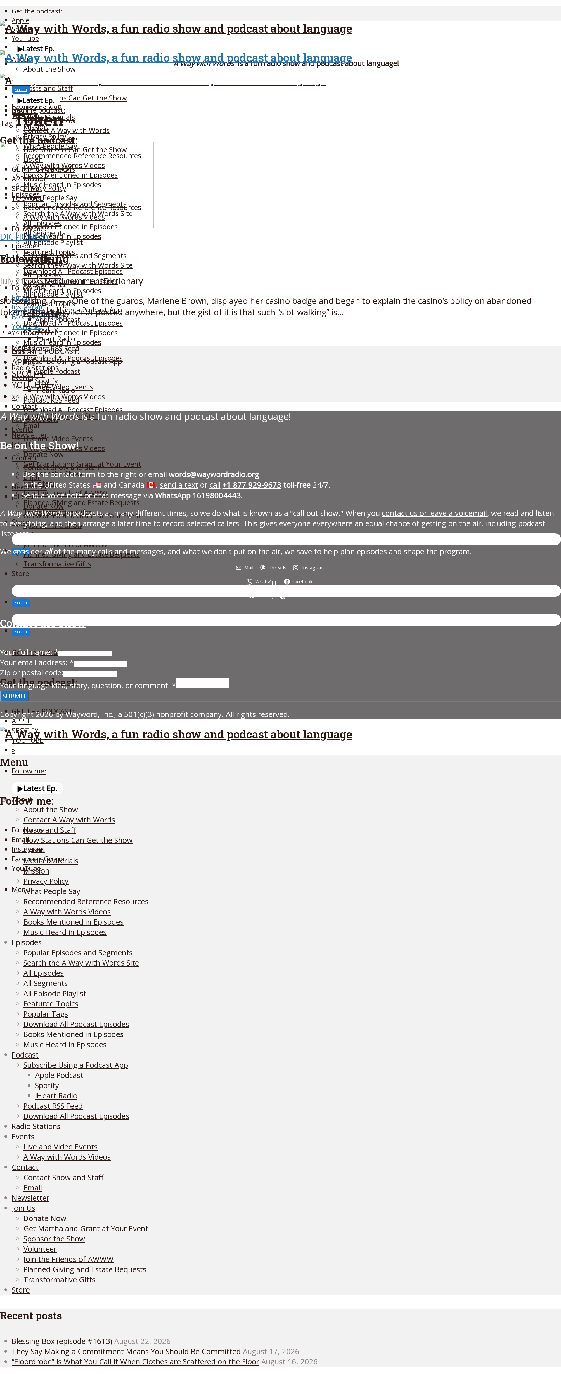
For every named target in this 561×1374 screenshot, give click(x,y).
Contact (24, 457)
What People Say (51, 891)
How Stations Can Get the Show (75, 97)
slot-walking (34, 258)
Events (22, 429)
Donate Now (43, 454)
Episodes (26, 246)
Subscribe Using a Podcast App (72, 361)
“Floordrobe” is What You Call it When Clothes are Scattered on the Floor (135, 1361)
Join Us (23, 1208)
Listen (33, 850)
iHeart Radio (55, 390)
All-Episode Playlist (53, 242)
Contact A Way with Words (66, 130)
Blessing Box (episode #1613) (62, 1341)
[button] (36, 48)
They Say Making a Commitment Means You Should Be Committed (126, 1351)
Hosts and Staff (48, 88)
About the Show (49, 69)
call (215, 485)
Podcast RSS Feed (51, 400)
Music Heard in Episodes (62, 236)
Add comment (75, 280)
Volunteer (40, 1249)
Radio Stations (36, 1126)
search (21, 90)
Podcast (25, 1055)
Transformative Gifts (57, 563)
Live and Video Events (60, 1147)
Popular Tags (45, 1014)
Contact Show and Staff (61, 467)
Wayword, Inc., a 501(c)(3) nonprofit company (143, 714)
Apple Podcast (57, 371)
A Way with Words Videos (67, 912)
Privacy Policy (46, 881)
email (203, 474)
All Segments (45, 983)
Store (20, 573)
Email (32, 1187)
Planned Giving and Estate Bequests (81, 502)
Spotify (47, 1085)
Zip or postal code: (31, 672)
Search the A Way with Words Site (78, 265)
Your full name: (29, 652)
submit (14, 695)
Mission (36, 871)
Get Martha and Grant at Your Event (85, 1228)
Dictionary (25, 236)
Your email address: (37, 662)
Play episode (21, 332)
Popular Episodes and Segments (75, 255)
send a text (179, 485)
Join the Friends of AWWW (68, 1259)
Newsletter (30, 1198)
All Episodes (42, 274)
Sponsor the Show (54, 1239)
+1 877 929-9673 (252, 485)
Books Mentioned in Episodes (70, 332)
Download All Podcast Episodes (73, 271)
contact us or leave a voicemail (434, 513)
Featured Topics (50, 1004)
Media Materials (50, 860)
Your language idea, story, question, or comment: (88, 685)
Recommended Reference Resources (85, 901)
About (22, 799)
